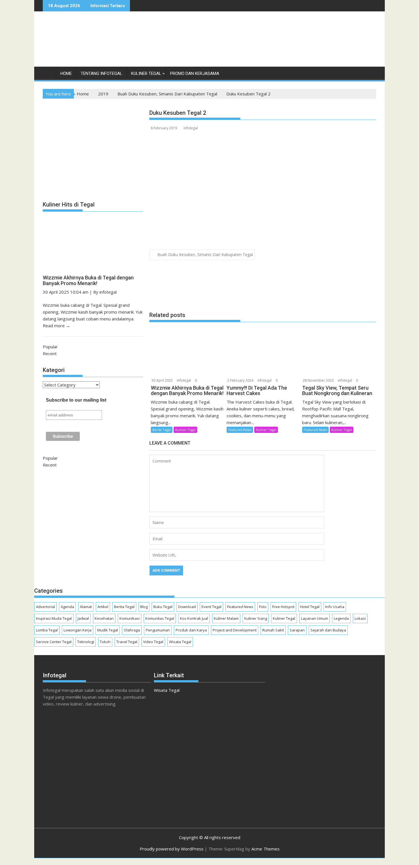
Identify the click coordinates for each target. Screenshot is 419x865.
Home (66, 73)
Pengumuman (158, 630)
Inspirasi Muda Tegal (54, 618)
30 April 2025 (162, 380)
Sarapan (297, 630)
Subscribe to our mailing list (76, 400)
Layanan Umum (314, 618)
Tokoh (105, 641)
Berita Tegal (161, 430)
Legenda (341, 618)
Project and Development (235, 630)
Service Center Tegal (54, 641)
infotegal (191, 128)
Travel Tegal (126, 641)
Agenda (67, 606)
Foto (263, 606)
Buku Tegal (162, 606)
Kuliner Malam (226, 618)
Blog (144, 606)
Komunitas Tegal (159, 618)
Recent (50, 353)
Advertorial (45, 606)
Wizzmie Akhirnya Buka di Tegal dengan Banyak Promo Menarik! (88, 280)
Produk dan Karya (191, 630)
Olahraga (132, 630)
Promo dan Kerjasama (194, 73)
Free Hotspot (283, 606)
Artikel (102, 606)
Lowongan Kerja (77, 630)
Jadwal (83, 618)
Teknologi (85, 641)
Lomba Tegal (47, 630)
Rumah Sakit (273, 630)
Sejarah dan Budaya (328, 630)
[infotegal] (48, 74)
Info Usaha (334, 606)
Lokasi (360, 618)
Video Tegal (153, 641)
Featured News (239, 430)
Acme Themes (265, 849)
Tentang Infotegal (101, 73)
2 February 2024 (240, 380)
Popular (50, 346)
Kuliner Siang (255, 618)
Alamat (86, 606)
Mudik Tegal (107, 630)
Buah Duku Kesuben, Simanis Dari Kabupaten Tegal (205, 254)
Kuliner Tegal (146, 73)
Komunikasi (129, 618)
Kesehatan (104, 618)
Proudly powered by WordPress (172, 849)
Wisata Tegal (180, 641)
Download (187, 606)
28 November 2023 (318, 380)
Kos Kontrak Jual (194, 618)
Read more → (56, 325)
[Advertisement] (272, 45)
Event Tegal (211, 606)
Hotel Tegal (310, 606)
